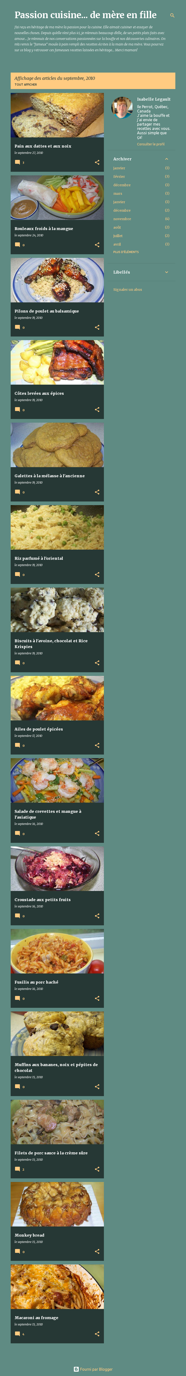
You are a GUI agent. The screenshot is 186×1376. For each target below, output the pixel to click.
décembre (122, 185)
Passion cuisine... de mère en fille (86, 15)
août (117, 227)
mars (117, 193)
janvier (119, 168)
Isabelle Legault (153, 99)
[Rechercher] (172, 15)
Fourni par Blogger (96, 1369)
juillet (118, 236)
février (119, 176)
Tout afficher (26, 84)
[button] (97, 162)
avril (117, 244)
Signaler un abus (127, 289)
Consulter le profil (151, 144)
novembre (122, 219)
